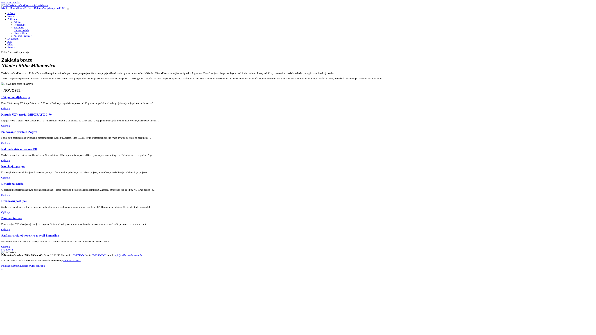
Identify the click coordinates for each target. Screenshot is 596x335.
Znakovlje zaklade (23, 36)
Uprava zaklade (21, 30)
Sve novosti (7, 249)
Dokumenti (12, 38)
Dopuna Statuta (11, 218)
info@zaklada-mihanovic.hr (128, 255)
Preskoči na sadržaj (10, 2)
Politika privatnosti (10, 265)
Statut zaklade (20, 33)
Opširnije (5, 108)
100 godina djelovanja (15, 97)
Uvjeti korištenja (37, 265)
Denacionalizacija (12, 183)
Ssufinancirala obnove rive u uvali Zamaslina (30, 235)
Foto (9, 41)
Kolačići (24, 265)
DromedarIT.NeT (72, 260)
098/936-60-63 (99, 255)
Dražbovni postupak (14, 201)
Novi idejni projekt (13, 166)
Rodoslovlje (19, 24)
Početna (11, 13)
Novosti (11, 16)
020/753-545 (79, 255)
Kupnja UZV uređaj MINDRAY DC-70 (26, 114)
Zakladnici (19, 27)
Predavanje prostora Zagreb (19, 132)
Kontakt (11, 47)
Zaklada (12, 19)
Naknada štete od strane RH (19, 149)
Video (10, 44)
